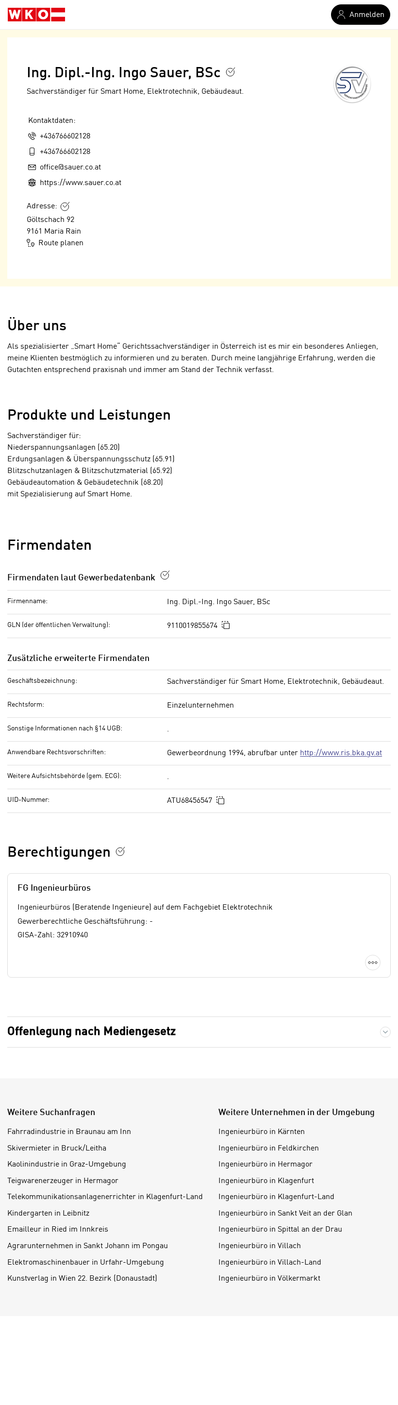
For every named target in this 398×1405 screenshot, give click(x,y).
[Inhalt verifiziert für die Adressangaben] (65, 206)
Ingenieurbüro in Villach (259, 1246)
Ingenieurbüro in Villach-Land (269, 1263)
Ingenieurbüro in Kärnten (261, 1132)
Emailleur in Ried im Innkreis (57, 1230)
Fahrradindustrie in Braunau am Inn (69, 1132)
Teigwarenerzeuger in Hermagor (62, 1181)
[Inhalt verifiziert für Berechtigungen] (120, 851)
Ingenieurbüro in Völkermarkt (269, 1279)
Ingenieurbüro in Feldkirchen (268, 1148)
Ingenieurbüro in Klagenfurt (266, 1181)
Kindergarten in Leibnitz (48, 1214)
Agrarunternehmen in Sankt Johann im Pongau (87, 1246)
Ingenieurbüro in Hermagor (265, 1164)
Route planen (60, 243)
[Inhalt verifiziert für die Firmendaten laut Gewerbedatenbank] (165, 575)
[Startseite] (36, 14)
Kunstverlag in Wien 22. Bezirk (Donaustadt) (82, 1279)
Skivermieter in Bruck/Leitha (56, 1148)
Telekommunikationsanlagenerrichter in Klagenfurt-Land (105, 1197)
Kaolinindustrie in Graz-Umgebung (66, 1164)
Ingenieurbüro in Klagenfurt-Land (276, 1197)
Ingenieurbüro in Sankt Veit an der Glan (285, 1214)
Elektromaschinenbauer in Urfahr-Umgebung (85, 1263)
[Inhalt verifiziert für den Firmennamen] (230, 72)
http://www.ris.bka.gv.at (341, 753)
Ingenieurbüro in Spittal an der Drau (280, 1230)
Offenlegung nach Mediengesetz (91, 1032)
